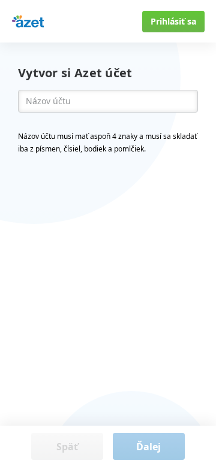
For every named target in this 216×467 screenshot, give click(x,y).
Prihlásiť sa (173, 21)
